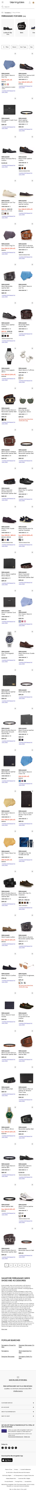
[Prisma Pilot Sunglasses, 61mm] (27, 962)
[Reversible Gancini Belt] (27, 1236)
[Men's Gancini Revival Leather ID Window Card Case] (27, 1075)
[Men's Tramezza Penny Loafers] (9, 145)
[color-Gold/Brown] (20, 983)
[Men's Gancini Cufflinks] (27, 356)
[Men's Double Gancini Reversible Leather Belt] (9, 396)
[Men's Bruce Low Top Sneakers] (9, 188)
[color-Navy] (3, 540)
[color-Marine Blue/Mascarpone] (20, 540)
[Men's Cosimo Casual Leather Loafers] (27, 188)
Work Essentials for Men (25, 1352)
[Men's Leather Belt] (27, 678)
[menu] (2, 2)
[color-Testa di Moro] (25, 168)
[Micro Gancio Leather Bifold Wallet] (9, 560)
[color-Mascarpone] (3, 214)
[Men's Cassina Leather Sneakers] (27, 1193)
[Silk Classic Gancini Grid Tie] (9, 61)
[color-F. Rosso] (22, 621)
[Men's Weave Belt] (9, 1075)
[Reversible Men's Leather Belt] (27, 311)
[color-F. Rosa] (25, 621)
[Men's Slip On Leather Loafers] (27, 476)
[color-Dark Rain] (27, 903)
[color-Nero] (5, 420)
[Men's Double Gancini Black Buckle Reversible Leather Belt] (9, 879)
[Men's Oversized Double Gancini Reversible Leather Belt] (9, 476)
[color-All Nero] (25, 1216)
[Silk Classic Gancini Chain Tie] (27, 758)
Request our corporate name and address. (18, 1486)
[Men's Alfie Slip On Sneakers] (27, 879)
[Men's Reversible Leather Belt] (9, 272)
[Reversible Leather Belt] (27, 1115)
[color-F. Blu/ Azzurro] (3, 84)
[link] (9, 82)
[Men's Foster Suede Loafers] (9, 515)
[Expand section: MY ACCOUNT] (18, 1407)
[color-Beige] (5, 540)
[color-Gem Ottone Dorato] (22, 378)
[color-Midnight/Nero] (22, 740)
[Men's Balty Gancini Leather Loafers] (27, 1152)
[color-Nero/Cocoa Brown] (3, 420)
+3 (29, 903)
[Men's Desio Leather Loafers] (9, 311)
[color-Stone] (22, 1216)
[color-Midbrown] (5, 214)
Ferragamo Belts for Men (25, 1357)
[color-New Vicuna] (22, 168)
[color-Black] (20, 168)
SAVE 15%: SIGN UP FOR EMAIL (18, 1380)
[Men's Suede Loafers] (9, 923)
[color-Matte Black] (25, 983)
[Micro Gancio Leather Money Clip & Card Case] (27, 799)
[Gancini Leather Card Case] (9, 599)
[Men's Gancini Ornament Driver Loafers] (27, 1001)
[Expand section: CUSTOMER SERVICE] (18, 1403)
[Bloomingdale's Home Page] (17, 2)
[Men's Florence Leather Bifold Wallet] (27, 716)
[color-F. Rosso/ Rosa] (8, 84)
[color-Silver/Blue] (22, 983)
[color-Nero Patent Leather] (3, 336)
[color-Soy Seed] (22, 903)
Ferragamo (8, 12)
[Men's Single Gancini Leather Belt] (9, 1152)
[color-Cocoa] (8, 336)
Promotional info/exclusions (15, 1437)
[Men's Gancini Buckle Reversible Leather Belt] (27, 232)
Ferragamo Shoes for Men (8, 1346)
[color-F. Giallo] (5, 84)
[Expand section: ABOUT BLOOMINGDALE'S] (18, 1412)
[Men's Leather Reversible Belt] (27, 106)
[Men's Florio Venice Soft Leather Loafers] (27, 61)
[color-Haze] (8, 214)
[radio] (2, 84)
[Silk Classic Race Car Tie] (9, 839)
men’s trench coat (23, 1294)
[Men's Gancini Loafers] (9, 962)
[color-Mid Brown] (25, 903)
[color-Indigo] (8, 540)
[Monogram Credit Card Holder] (9, 106)
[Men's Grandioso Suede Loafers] (27, 639)
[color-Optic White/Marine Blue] (22, 540)
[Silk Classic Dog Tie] (9, 232)
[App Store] (7, 1460)
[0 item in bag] (33, 2)
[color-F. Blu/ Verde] (25, 781)
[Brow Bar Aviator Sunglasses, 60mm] (27, 396)
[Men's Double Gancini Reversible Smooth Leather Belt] (9, 716)
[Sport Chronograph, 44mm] (9, 356)
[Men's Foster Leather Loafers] (27, 145)
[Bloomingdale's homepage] (2, 12)
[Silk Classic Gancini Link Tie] (27, 272)
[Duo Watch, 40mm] (9, 1115)
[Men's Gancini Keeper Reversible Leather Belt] (9, 438)
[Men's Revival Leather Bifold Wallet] (9, 678)
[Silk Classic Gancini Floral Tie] (9, 799)
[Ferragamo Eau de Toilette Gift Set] (27, 839)
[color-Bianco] (20, 1216)
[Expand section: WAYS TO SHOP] (18, 1416)
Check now (27, 1437)
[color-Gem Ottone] (20, 378)
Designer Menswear (7, 1357)
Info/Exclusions (18, 1391)
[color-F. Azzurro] (20, 621)
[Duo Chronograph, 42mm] (9, 639)
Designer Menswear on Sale (26, 1346)
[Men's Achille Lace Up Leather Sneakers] (27, 515)
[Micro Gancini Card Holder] (9, 1001)
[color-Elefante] (20, 903)
